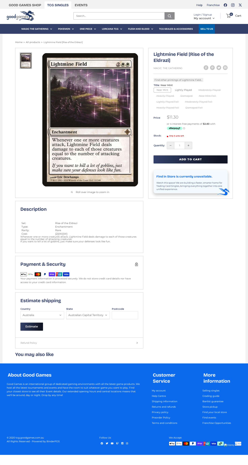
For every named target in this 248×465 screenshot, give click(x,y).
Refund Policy (29, 342)
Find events (209, 417)
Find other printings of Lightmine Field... (178, 79)
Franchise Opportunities (216, 423)
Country (25, 309)
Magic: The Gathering (168, 68)
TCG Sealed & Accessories (176, 29)
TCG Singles (58, 5)
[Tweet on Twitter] (218, 67)
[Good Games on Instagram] (233, 5)
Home (18, 42)
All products (33, 42)
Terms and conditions (164, 423)
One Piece (86, 29)
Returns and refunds (164, 406)
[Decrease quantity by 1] (170, 145)
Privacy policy (160, 412)
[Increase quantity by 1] (188, 145)
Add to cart (190, 159)
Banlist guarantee (212, 401)
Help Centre (159, 396)
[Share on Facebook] (206, 67)
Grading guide (210, 396)
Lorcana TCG (110, 29)
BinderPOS (53, 441)
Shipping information (164, 401)
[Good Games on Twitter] (240, 5)
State (69, 309)
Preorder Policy (161, 417)
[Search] (169, 16)
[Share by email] (225, 67)
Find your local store (214, 412)
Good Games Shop (25, 5)
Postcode (118, 309)
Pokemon (64, 29)
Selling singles (210, 390)
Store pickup (209, 406)
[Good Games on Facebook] (225, 5)
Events (81, 5)
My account (203, 18)
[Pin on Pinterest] (212, 67)
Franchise (213, 5)
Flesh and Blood (138, 29)
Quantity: (159, 145)
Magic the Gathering (34, 29)
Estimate (31, 326)
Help (199, 5)
